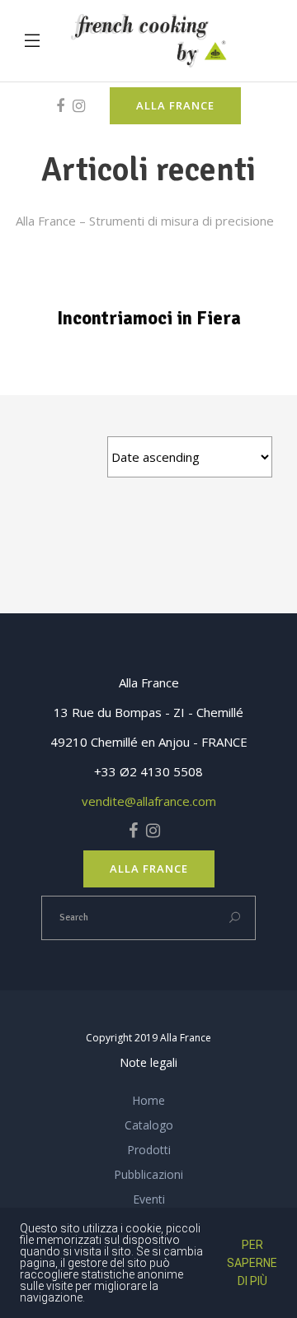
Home (148, 1100)
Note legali (148, 1062)
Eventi (149, 1199)
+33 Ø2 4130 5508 (148, 771)
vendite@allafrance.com (149, 801)
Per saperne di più (252, 1263)
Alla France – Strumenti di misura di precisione (145, 220)
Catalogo (149, 1125)
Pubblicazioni (148, 1174)
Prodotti (149, 1149)
